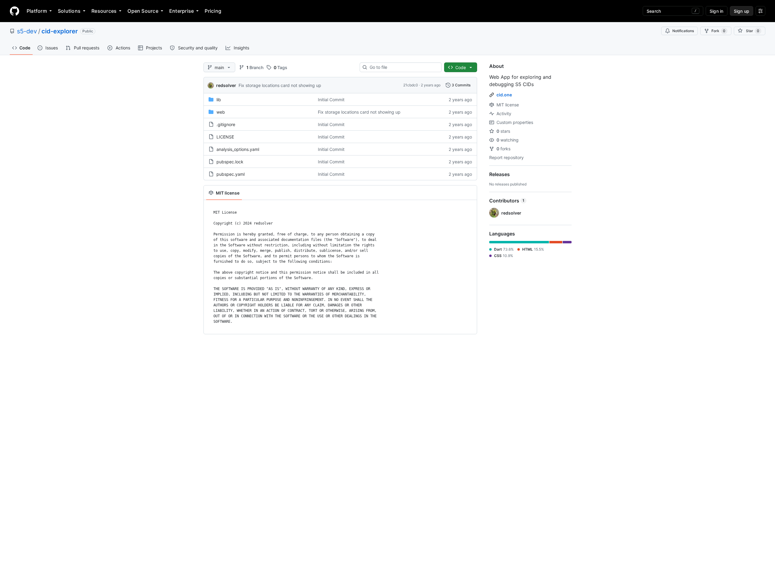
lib (218, 99)
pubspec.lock (229, 161)
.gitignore (225, 124)
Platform (37, 11)
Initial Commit (331, 99)
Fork (718, 30)
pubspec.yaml (230, 174)
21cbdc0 (410, 85)
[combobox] (403, 67)
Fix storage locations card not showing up (280, 85)
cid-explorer (59, 31)
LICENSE (225, 136)
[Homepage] (14, 11)
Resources (104, 11)
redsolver (226, 85)
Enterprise (181, 11)
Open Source (142, 11)
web (220, 112)
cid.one (504, 94)
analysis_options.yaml (237, 149)
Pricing (213, 11)
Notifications (683, 30)
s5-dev (27, 31)
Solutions (69, 11)
